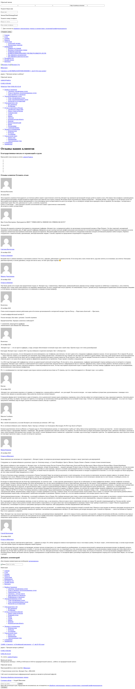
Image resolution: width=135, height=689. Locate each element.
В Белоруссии (12, 131)
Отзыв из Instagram (7, 255)
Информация (8, 46)
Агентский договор (14, 43)
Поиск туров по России (15, 111)
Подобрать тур (9, 58)
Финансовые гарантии (15, 45)
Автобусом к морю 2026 (15, 109)
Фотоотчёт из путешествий (16, 101)
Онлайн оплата (9, 60)
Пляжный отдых (13, 615)
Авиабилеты (8, 144)
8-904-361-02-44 (16, 86)
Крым (10, 124)
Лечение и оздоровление (12, 129)
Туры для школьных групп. (16, 98)
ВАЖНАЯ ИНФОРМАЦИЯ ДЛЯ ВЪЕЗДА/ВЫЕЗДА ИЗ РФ (27, 53)
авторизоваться (33, 561)
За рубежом (11, 134)
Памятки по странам (14, 48)
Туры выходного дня (10, 103)
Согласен (4, 687)
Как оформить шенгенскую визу (18, 56)
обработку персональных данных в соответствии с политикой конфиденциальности (40, 28)
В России (11, 132)
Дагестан (11, 118)
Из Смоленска (12, 104)
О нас (6, 36)
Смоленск (23, 71)
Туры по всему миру (10, 136)
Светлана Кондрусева (7, 249)
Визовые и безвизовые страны (17, 50)
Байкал (10, 116)
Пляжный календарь (14, 51)
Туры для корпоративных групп (18, 99)
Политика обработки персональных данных (14, 677)
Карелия (10, 121)
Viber (9, 86)
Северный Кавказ (13, 127)
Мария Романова (6, 450)
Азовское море (12, 113)
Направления (12, 139)
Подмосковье (12, 126)
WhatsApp (4, 86)
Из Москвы (11, 106)
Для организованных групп (13, 96)
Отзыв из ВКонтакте (7, 456)
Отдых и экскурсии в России (13, 108)
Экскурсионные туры (15, 141)
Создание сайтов (6, 680)
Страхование (8, 142)
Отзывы (6, 38)
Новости (7, 40)
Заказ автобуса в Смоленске (17, 94)
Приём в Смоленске (10, 89)
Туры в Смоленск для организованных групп (22, 93)
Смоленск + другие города (16, 593)
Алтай (10, 114)
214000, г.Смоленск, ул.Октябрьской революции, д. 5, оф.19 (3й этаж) (22, 644)
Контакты (7, 61)
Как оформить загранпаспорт (17, 55)
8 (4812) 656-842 (6, 83)
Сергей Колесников (7, 533)
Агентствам (8, 41)
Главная (6, 35)
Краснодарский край (14, 122)
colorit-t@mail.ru (6, 80)
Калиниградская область (16, 119)
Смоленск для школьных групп (18, 91)
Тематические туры (14, 592)
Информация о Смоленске (16, 597)
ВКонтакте (4, 68)
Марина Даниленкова (7, 276)
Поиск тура (11, 137)
